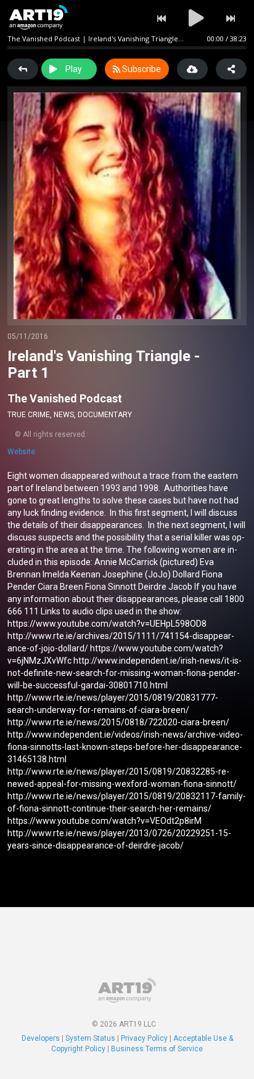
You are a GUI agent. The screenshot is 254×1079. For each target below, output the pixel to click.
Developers (41, 1038)
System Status (90, 1038)
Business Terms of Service (157, 1048)
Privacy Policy (144, 1038)
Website (21, 451)
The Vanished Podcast (64, 398)
